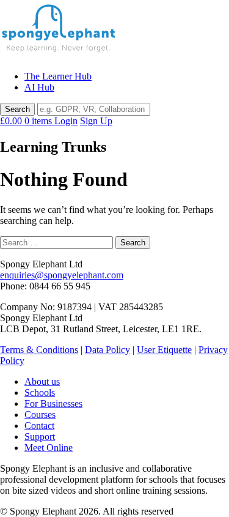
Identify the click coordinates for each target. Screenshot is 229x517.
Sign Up (96, 121)
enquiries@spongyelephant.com (61, 275)
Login (66, 121)
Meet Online (48, 447)
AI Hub (39, 87)
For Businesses (53, 403)
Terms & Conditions (39, 349)
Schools (39, 392)
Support (39, 436)
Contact (39, 425)
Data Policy (107, 349)
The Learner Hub (58, 76)
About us (42, 381)
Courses (40, 414)
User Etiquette (164, 349)
